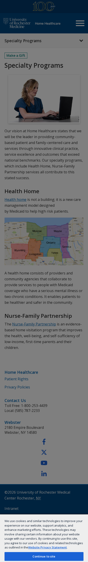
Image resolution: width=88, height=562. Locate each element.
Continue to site (43, 556)
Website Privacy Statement (47, 547)
